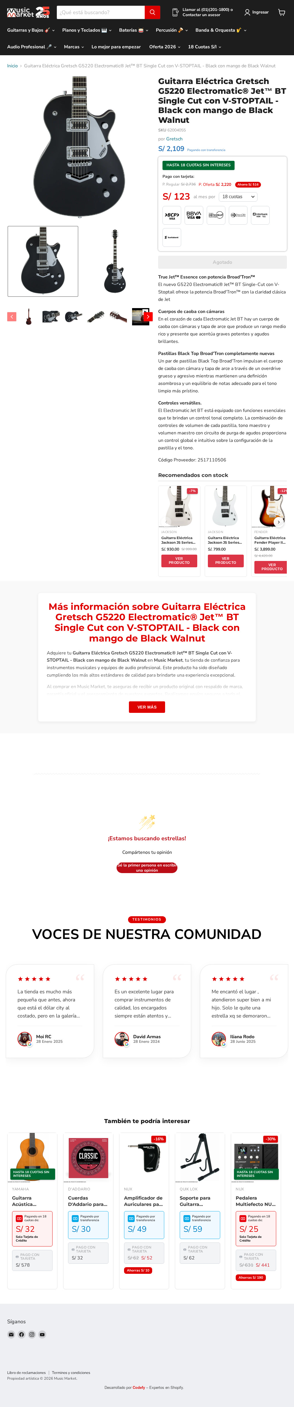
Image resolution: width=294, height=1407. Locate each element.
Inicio (12, 65)
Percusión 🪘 (170, 30)
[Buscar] (152, 12)
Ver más (147, 707)
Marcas (72, 47)
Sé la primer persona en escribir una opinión (147, 867)
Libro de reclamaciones (26, 1372)
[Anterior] (166, 522)
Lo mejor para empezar (116, 47)
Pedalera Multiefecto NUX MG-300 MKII (255, 1201)
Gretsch (174, 139)
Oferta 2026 (163, 47)
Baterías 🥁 (132, 30)
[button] (43, 261)
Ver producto (179, 561)
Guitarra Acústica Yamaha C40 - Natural (29, 1201)
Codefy (139, 1387)
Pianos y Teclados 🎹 (85, 30)
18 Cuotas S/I (203, 47)
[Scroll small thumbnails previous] (11, 316)
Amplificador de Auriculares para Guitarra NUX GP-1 (144, 1201)
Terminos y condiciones (71, 1372)
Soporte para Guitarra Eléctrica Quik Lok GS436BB (197, 1201)
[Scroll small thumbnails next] (148, 316)
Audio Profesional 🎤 (30, 47)
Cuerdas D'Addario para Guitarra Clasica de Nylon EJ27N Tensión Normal (87, 1201)
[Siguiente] (279, 522)
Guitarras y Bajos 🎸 (29, 30)
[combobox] (101, 12)
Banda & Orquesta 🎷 (219, 30)
